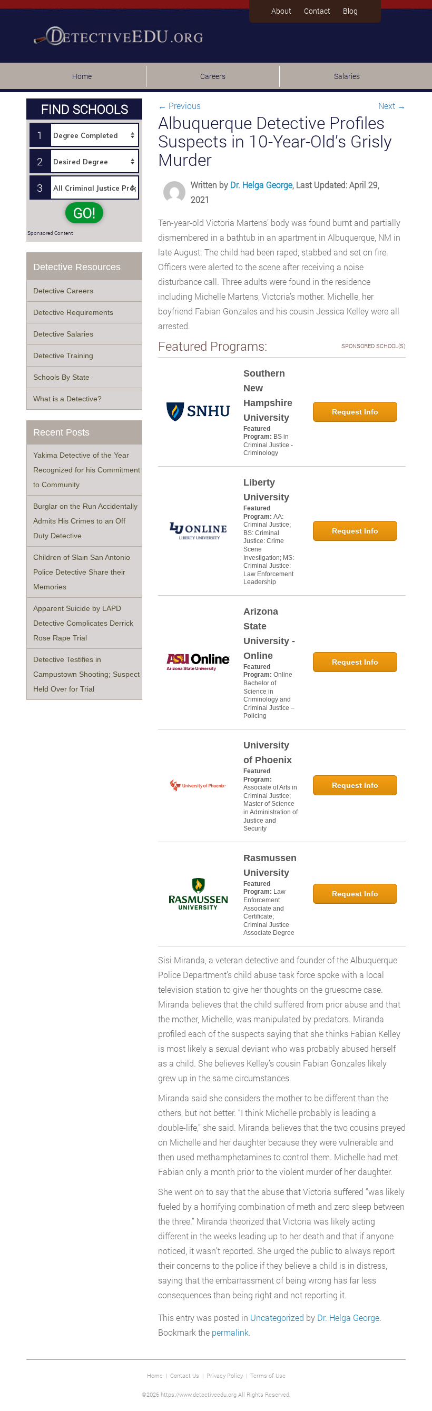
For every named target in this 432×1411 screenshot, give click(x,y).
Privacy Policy (225, 1375)
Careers (212, 76)
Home (82, 76)
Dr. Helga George (261, 184)
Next (392, 105)
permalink (230, 1332)
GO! (84, 213)
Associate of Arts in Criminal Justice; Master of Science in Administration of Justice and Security (270, 808)
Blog (350, 11)
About (281, 11)
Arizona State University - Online (269, 633)
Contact (317, 11)
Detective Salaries (63, 334)
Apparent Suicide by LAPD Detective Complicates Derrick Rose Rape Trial (83, 623)
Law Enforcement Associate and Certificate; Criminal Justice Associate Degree (268, 912)
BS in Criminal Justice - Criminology (268, 445)
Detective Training (63, 355)
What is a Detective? (67, 398)
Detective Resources (77, 267)
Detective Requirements (73, 312)
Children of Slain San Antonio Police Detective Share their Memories (81, 572)
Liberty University (266, 489)
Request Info (355, 412)
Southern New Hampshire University (267, 395)
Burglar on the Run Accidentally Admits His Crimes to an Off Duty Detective (85, 521)
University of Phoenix (267, 752)
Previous (179, 105)
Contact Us (184, 1375)
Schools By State (61, 377)
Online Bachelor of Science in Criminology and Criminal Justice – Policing (268, 695)
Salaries (347, 76)
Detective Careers (63, 291)
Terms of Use (268, 1375)
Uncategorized (277, 1317)
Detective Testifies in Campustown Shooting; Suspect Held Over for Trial (86, 674)
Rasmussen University (270, 865)
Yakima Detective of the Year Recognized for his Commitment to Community (86, 470)
